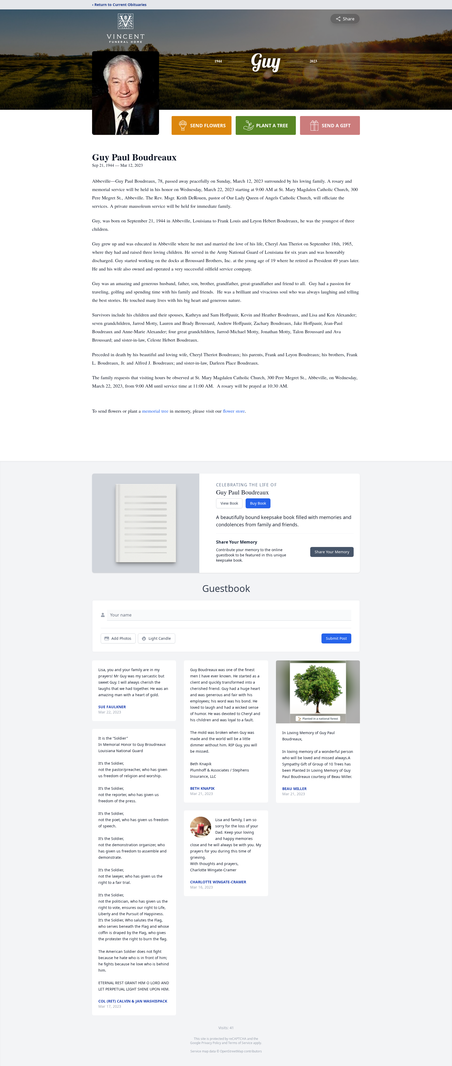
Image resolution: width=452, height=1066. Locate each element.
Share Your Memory (332, 551)
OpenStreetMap (231, 1051)
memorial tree (155, 411)
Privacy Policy (211, 1043)
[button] (318, 691)
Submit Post (336, 638)
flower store (234, 411)
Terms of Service (240, 1043)
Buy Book (258, 503)
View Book (229, 503)
